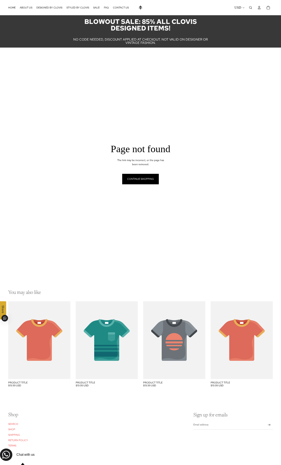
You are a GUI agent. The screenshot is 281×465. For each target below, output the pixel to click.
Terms (12, 445)
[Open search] (250, 7)
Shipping (14, 435)
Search (13, 424)
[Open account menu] (259, 7)
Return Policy (18, 440)
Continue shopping (140, 179)
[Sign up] (269, 425)
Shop (11, 429)
